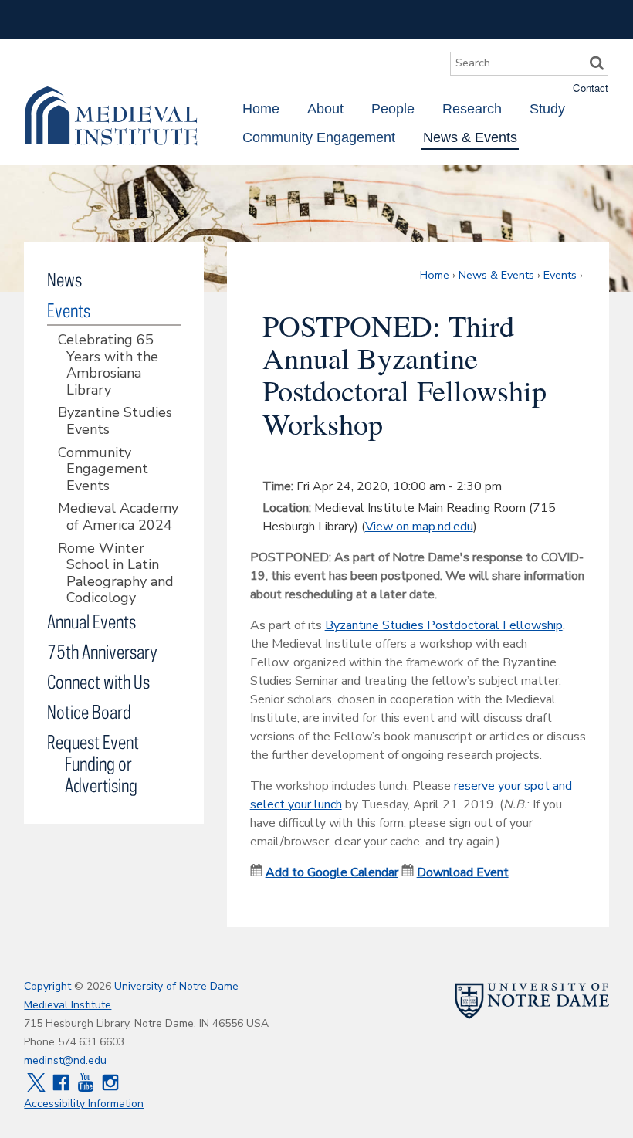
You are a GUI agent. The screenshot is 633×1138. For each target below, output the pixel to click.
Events (560, 275)
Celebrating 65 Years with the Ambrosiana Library (108, 365)
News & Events (470, 137)
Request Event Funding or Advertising (93, 763)
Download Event (463, 872)
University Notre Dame (140, 19)
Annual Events (91, 621)
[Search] (596, 63)
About (325, 109)
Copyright (47, 986)
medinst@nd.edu (65, 1060)
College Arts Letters (487, 19)
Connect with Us (98, 681)
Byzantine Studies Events (115, 421)
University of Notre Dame (176, 986)
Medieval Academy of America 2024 (118, 516)
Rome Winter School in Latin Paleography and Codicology (116, 573)
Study (547, 109)
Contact (590, 87)
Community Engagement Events (103, 470)
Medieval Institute (111, 116)
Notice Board (89, 711)
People (393, 109)
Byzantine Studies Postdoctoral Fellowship (444, 625)
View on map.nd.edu (419, 526)
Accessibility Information (84, 1103)
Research (472, 109)
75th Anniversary (102, 651)
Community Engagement (318, 137)
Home (260, 109)
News (64, 279)
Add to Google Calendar (332, 872)
